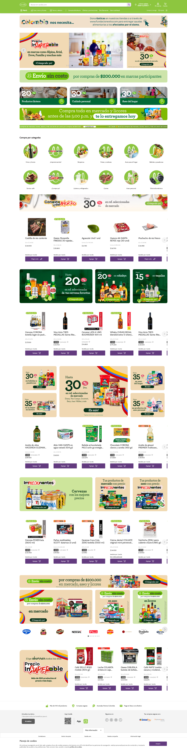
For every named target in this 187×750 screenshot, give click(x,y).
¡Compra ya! (114, 127)
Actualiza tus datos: (28, 714)
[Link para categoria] (93, 21)
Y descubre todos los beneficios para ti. (34, 716)
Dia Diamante (103, 10)
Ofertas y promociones (90, 10)
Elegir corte (34, 259)
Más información (91, 730)
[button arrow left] (23, 50)
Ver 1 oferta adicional (116, 557)
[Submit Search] (129, 5)
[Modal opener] (67, 342)
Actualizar (28, 721)
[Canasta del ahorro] (146, 50)
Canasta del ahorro (74, 10)
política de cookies (76, 747)
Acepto (158, 744)
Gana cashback (115, 10)
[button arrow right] (119, 50)
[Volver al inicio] (23, 5)
